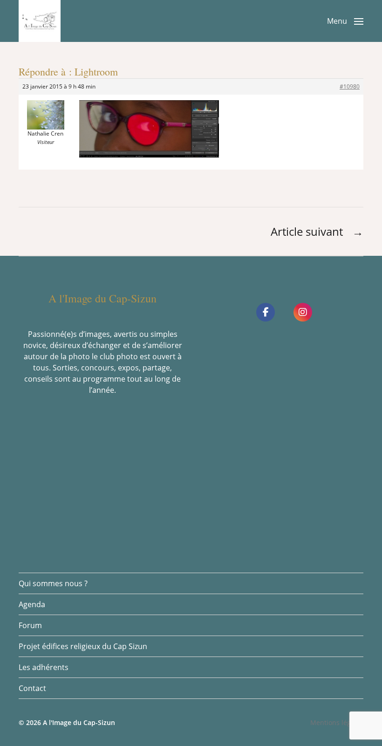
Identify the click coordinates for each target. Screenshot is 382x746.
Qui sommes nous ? (53, 583)
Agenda (32, 604)
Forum (30, 625)
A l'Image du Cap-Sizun (79, 722)
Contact (32, 688)
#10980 (350, 86)
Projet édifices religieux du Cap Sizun (83, 646)
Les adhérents (43, 667)
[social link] (265, 312)
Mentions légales (336, 722)
